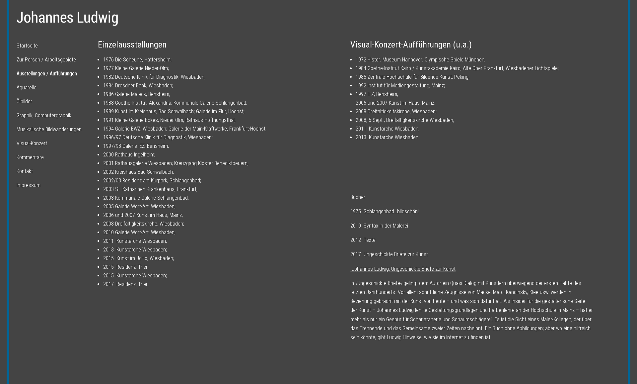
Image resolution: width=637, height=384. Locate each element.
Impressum (28, 185)
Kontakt (25, 171)
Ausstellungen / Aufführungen (47, 73)
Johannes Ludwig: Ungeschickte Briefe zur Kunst (403, 269)
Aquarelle (26, 87)
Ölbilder (24, 101)
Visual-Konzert (32, 143)
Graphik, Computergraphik (44, 115)
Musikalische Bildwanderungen (49, 129)
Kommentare (30, 157)
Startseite (27, 46)
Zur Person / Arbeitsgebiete (46, 59)
